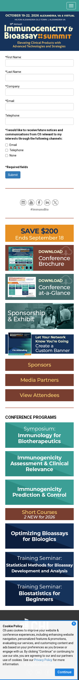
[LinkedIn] (47, 202)
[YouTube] (31, 202)
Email (13, 145)
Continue (64, 672)
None (12, 155)
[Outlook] (23, 202)
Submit (13, 175)
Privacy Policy (43, 660)
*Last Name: (13, 71)
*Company (12, 86)
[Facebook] (39, 202)
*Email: (10, 101)
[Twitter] (55, 202)
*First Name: (13, 57)
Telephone (16, 150)
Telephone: (12, 115)
